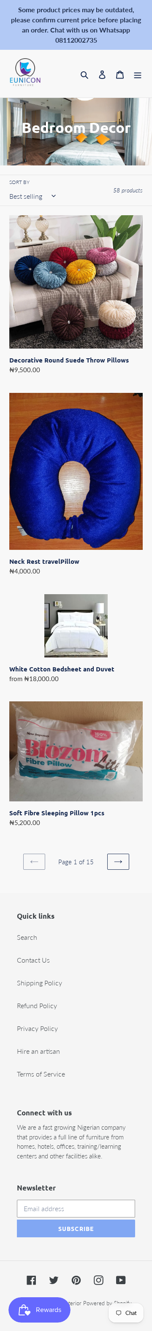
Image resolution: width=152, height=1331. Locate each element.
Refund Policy (37, 1005)
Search (27, 937)
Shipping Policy (39, 983)
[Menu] (138, 74)
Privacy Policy (37, 1028)
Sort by (19, 182)
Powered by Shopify (107, 1303)
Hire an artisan (38, 1051)
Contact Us (33, 960)
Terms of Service (41, 1074)
